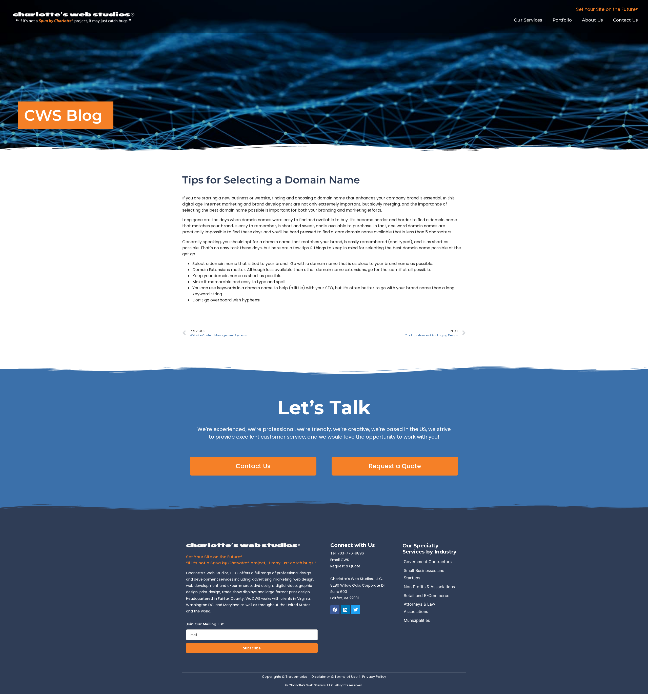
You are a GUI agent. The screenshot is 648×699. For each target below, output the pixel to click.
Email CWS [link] (339, 559)
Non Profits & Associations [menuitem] (429, 586)
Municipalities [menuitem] (417, 620)
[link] (73, 17)
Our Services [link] (528, 20)
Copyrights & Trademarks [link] (284, 676)
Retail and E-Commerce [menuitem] (426, 595)
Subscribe (252, 648)
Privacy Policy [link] (374, 676)
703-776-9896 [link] (350, 553)
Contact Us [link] (625, 20)
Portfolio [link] (562, 20)
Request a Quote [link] (345, 566)
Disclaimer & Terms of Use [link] (335, 676)
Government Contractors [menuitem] (428, 561)
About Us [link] (592, 20)
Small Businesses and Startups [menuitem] (424, 574)
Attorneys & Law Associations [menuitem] (419, 608)
